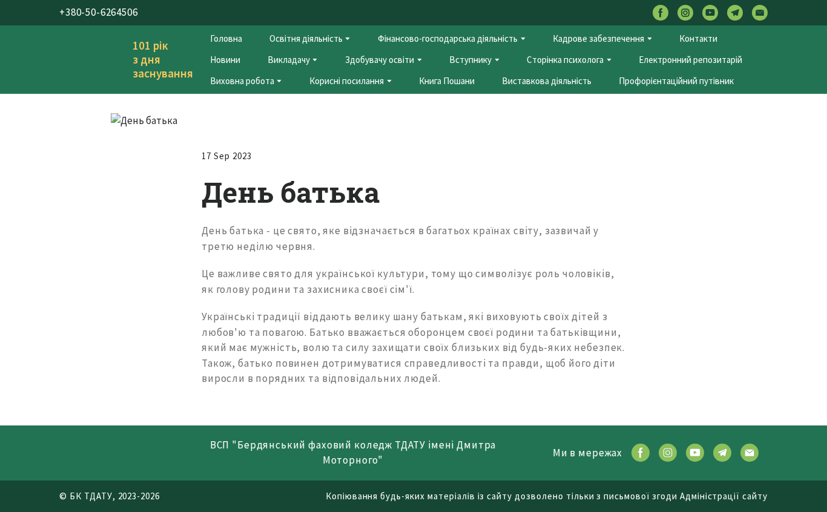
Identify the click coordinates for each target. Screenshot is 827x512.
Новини (225, 59)
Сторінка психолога (565, 59)
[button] (660, 13)
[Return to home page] (87, 59)
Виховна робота (242, 81)
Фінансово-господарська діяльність (448, 38)
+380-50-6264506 (98, 12)
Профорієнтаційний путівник (676, 81)
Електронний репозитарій (690, 59)
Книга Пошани (447, 81)
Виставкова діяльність (546, 81)
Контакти (698, 38)
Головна (226, 38)
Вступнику (470, 59)
